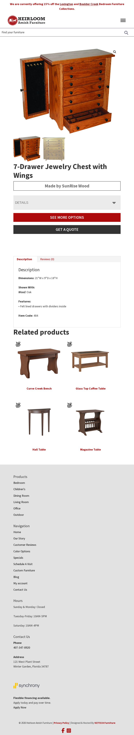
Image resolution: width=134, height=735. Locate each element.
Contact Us (20, 589)
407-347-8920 (21, 647)
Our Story (19, 538)
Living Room (21, 502)
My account (20, 583)
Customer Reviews (24, 545)
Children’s (19, 489)
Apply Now (19, 707)
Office (16, 508)
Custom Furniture (24, 570)
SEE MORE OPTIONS (67, 217)
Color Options (21, 551)
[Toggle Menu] (123, 20)
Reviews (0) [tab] (47, 259)
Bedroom (19, 483)
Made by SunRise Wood (67, 186)
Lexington (66, 4)
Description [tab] (24, 259)
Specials (18, 557)
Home (17, 532)
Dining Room (21, 496)
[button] (115, 52)
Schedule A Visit (23, 564)
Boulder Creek (88, 4)
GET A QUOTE (67, 229)
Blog (16, 577)
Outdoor (18, 515)
